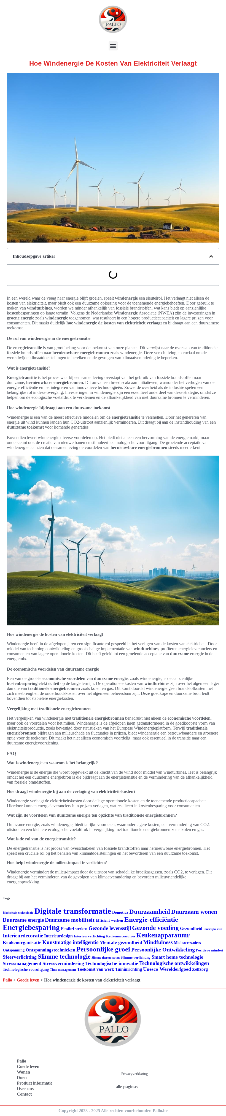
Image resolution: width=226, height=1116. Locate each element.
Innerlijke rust (212, 929)
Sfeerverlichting (20, 957)
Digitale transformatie (72, 911)
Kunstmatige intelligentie (70, 942)
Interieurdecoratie (23, 935)
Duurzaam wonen (194, 911)
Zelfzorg (200, 969)
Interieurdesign (58, 935)
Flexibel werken (74, 929)
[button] (113, 45)
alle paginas (127, 1086)
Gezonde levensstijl (109, 928)
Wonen (23, 1072)
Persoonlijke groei (103, 949)
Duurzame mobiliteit (70, 920)
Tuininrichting (128, 969)
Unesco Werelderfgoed (167, 969)
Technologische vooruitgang (26, 969)
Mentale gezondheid (120, 942)
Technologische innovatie (111, 963)
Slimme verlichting (135, 957)
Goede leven (28, 980)
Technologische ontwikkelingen (174, 963)
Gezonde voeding (155, 927)
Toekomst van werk (95, 969)
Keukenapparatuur (163, 935)
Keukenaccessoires (120, 936)
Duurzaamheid (149, 911)
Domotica (120, 912)
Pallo (7, 980)
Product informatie (34, 1083)
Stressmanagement (22, 963)
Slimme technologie (64, 956)
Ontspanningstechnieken (50, 950)
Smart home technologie (177, 957)
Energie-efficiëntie (151, 919)
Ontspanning (14, 950)
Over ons (25, 1088)
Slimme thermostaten (106, 957)
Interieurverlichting (89, 936)
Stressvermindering (63, 963)
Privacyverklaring (134, 1074)
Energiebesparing (31, 927)
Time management (63, 970)
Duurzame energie (23, 920)
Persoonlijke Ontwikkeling (163, 949)
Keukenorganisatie (22, 942)
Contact (24, 1094)
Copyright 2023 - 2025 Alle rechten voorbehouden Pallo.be (113, 1110)
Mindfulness (158, 942)
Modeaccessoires (187, 943)
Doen (22, 1077)
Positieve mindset (209, 950)
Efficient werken (109, 920)
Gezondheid (191, 928)
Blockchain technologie (18, 912)
